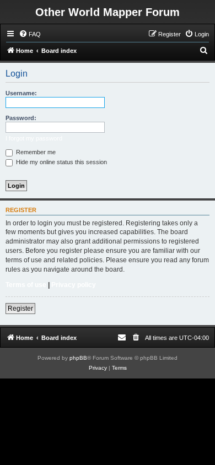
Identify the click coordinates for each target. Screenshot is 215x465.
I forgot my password (34, 138)
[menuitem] (30, 34)
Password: (21, 118)
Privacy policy (73, 285)
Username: (21, 93)
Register (20, 308)
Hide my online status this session (60, 162)
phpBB (78, 358)
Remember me (35, 152)
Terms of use (26, 285)
